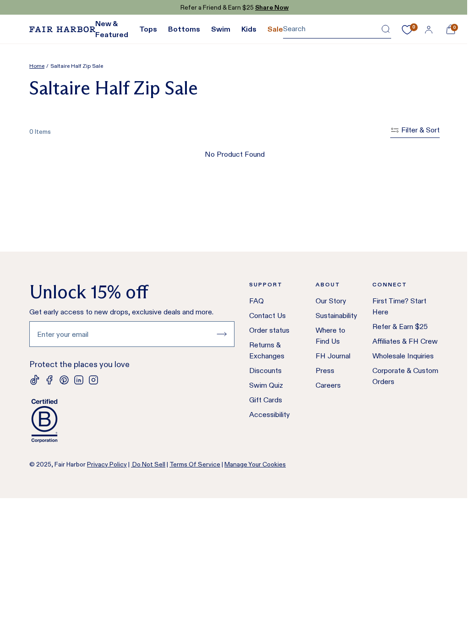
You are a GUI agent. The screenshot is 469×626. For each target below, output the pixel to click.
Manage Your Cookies (255, 464)
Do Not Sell (148, 464)
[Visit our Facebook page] (49, 379)
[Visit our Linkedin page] (78, 379)
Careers (328, 385)
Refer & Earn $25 (400, 326)
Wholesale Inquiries (403, 355)
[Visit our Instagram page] (93, 379)
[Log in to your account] (428, 29)
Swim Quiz (266, 385)
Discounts (265, 370)
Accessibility (269, 414)
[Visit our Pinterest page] (64, 379)
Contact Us (267, 315)
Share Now (272, 7)
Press (325, 370)
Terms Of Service (194, 464)
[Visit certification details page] (131, 420)
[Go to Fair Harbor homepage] (62, 29)
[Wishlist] (407, 30)
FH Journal (333, 355)
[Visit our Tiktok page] (34, 379)
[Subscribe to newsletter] (221, 334)
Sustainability (336, 315)
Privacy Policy (107, 464)
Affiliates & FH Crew (405, 341)
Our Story (331, 301)
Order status (269, 330)
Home (36, 65)
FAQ (256, 301)
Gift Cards (265, 399)
